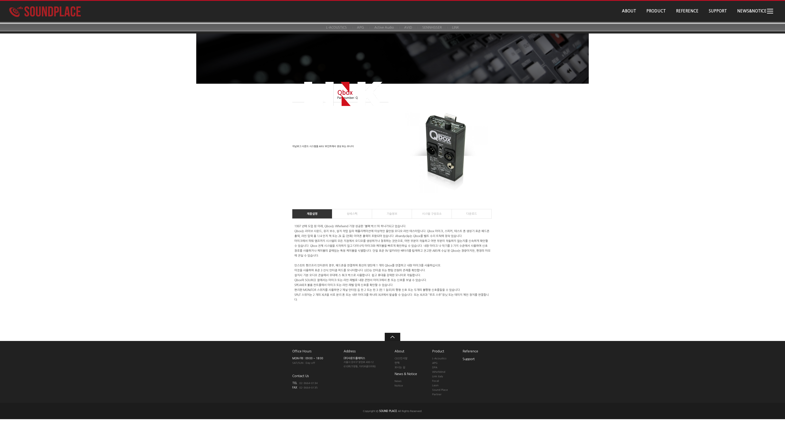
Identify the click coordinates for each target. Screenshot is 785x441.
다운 (471, 213)
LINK (455, 27)
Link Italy (437, 376)
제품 (312, 213)
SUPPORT (718, 11)
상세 (352, 213)
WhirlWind (438, 372)
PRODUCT (656, 11)
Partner (437, 394)
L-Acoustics (439, 358)
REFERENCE (687, 11)
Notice (399, 385)
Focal (435, 381)
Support (469, 359)
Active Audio (384, 27)
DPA (434, 367)
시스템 (432, 213)
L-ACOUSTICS (336, 27)
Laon (435, 385)
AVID (408, 27)
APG (360, 27)
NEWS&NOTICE (752, 11)
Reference (470, 351)
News (398, 381)
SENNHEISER (432, 27)
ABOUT (629, 11)
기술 (392, 213)
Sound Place (440, 390)
